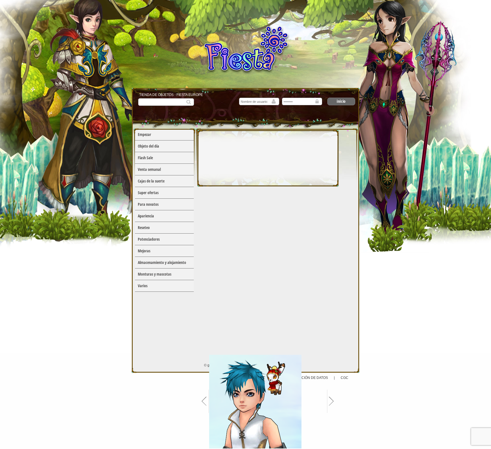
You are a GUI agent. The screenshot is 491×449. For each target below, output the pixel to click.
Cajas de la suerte (151, 181)
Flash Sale (145, 157)
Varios (142, 285)
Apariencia (146, 216)
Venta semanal (149, 169)
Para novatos (148, 204)
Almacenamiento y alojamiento (162, 262)
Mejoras (144, 250)
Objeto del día (148, 146)
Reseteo (144, 227)
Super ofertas (148, 192)
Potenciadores (149, 239)
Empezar (144, 134)
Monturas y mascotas (154, 274)
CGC (344, 378)
